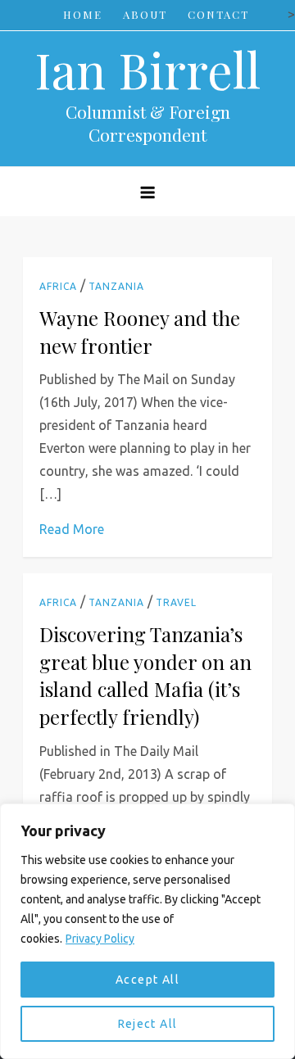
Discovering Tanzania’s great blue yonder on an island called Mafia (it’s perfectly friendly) (145, 675)
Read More (71, 529)
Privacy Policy (100, 938)
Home (82, 14)
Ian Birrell (147, 69)
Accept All (147, 979)
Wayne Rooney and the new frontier (139, 332)
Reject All (148, 1023)
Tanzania (116, 286)
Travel (176, 602)
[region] (147, 931)
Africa (58, 286)
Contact (218, 14)
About (145, 14)
